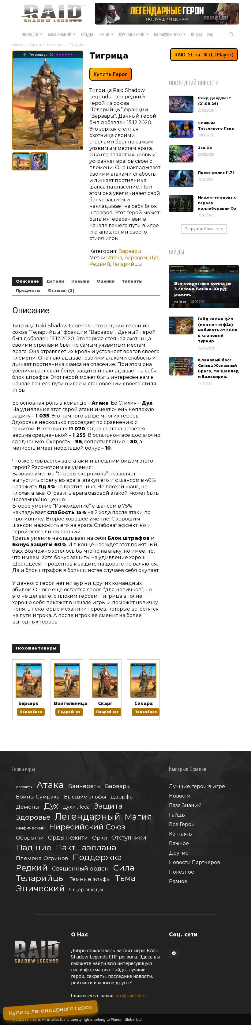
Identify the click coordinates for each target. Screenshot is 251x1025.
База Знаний (59, 34)
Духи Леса (76, 807)
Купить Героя (111, 74)
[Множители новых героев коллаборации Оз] (181, 203)
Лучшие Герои (131, 34)
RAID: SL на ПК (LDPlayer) (204, 54)
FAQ (210, 34)
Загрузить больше (202, 228)
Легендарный (87, 816)
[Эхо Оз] (181, 153)
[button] (231, 34)
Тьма (125, 878)
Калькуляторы (168, 34)
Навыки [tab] (80, 281)
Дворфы (122, 796)
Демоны (27, 806)
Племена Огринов (42, 858)
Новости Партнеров (194, 862)
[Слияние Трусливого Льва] (181, 129)
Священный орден (80, 868)
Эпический (40, 888)
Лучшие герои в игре (197, 786)
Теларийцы (127, 264)
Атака (115, 258)
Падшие (33, 847)
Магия (138, 817)
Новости (29, 34)
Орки (99, 837)
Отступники (128, 837)
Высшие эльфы (85, 796)
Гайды (87, 34)
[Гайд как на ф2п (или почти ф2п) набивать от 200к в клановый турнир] (181, 325)
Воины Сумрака (38, 796)
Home (17, 44)
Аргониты (24, 787)
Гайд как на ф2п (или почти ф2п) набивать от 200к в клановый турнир (217, 330)
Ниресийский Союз (87, 827)
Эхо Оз (205, 148)
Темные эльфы (90, 879)
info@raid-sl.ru (130, 995)
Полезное (181, 872)
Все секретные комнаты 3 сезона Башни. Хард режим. (202, 289)
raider (180, 301)
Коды (196, 34)
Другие (179, 853)
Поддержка (97, 857)
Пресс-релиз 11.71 (216, 173)
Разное (178, 881)
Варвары (55, 44)
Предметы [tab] (28, 290)
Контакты (181, 834)
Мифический (30, 827)
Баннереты (84, 786)
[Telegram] (174, 953)
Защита (108, 806)
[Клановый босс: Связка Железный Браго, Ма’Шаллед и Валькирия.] (181, 366)
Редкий (99, 264)
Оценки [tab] (105, 281)
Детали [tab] (55, 281)
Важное (179, 843)
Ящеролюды (86, 889)
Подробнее (31, 712)
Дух (154, 258)
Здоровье (33, 817)
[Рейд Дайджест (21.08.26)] (181, 104)
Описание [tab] (27, 281)
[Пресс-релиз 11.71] (181, 178)
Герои (104, 34)
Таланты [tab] (132, 281)
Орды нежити (68, 837)
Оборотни (30, 838)
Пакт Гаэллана (86, 847)
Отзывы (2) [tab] (61, 290)
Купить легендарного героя (50, 1010)
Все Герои (182, 824)
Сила (123, 867)
